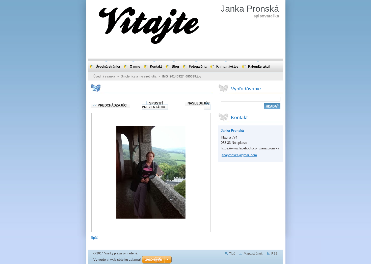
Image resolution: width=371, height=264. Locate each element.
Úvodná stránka (104, 76)
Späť (94, 238)
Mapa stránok (253, 253)
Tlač (232, 253)
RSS (274, 253)
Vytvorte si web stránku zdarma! (117, 259)
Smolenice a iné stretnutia (138, 76)
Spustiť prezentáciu (153, 105)
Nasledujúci (199, 103)
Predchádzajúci (110, 105)
